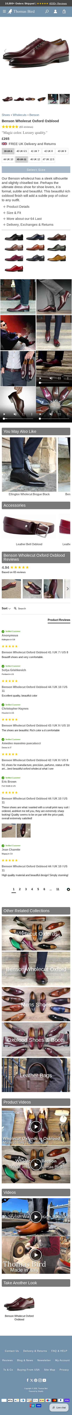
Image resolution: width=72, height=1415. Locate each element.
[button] (11, 588)
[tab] (59, 620)
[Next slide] (66, 51)
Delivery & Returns (35, 1350)
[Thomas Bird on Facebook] (27, 1380)
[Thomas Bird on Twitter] (31, 1380)
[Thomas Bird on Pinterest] (35, 1380)
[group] (36, 567)
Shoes (6, 115)
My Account (62, 1360)
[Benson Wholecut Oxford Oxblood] (7, 99)
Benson (34, 115)
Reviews (7, 1360)
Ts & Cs (8, 1369)
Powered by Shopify (36, 1391)
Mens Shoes (36, 1005)
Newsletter (44, 1360)
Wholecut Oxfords (36, 934)
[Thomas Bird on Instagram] (40, 1380)
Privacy (64, 1369)
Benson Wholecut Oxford (36, 969)
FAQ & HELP (59, 1350)
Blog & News (25, 1360)
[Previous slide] (5, 51)
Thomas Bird (42, 1388)
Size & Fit (14, 213)
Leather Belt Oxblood (29, 544)
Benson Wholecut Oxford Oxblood (19, 1317)
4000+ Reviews (58, 3)
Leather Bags (36, 1075)
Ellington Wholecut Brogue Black (29, 494)
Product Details (18, 206)
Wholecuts (20, 115)
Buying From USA (28, 1369)
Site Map (49, 1369)
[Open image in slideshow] (18, 296)
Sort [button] (5, 608)
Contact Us (12, 1350)
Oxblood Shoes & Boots (36, 1040)
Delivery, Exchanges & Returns (30, 224)
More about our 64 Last (24, 218)
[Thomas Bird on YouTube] (44, 1380)
